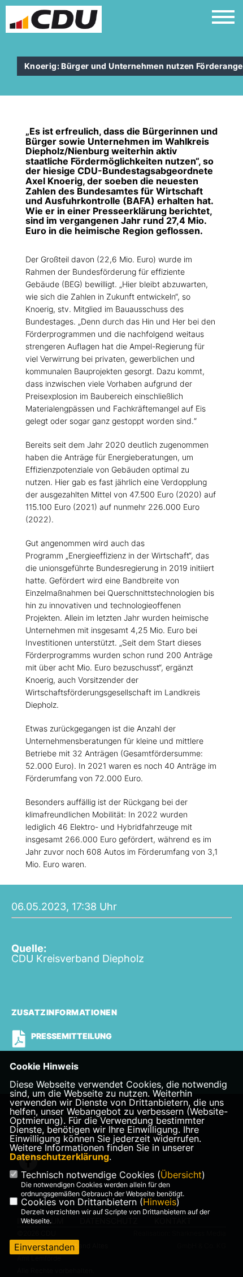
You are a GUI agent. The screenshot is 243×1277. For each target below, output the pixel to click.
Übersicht (181, 1174)
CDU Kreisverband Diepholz (77, 958)
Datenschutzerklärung (59, 1156)
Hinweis (159, 1201)
